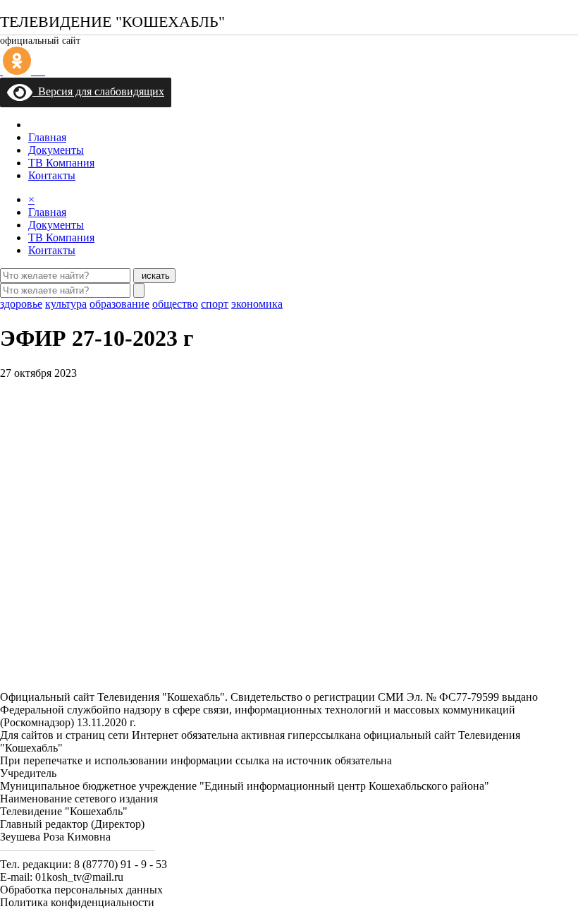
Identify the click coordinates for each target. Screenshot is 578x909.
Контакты (51, 175)
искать (154, 275)
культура (66, 304)
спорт (214, 304)
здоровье (21, 304)
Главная (47, 137)
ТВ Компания (61, 163)
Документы (56, 150)
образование (119, 304)
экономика (257, 304)
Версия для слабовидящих (98, 91)
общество (175, 304)
